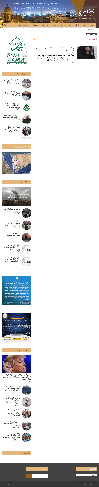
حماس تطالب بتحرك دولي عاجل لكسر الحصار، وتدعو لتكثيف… (12, 106)
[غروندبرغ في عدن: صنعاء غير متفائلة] (26, 237)
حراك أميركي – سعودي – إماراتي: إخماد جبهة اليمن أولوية (11, 223)
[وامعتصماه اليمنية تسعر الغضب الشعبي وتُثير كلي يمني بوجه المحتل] (87, 52)
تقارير (42, 25)
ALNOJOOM (13, 484)
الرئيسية (92, 25)
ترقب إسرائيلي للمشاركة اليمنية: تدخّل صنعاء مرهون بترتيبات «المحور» (11, 436)
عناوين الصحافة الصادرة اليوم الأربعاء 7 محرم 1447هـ (11, 247)
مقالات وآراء (51, 25)
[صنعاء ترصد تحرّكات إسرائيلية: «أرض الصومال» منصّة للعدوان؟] (26, 414)
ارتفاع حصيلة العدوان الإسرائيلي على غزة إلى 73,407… (11, 93)
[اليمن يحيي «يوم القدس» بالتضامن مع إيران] (26, 426)
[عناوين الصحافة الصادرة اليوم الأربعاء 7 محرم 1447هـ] (26, 249)
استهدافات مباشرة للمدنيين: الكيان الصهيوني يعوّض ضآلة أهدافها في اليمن (16, 197)
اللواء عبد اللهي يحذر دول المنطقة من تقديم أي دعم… (11, 117)
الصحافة (63, 25)
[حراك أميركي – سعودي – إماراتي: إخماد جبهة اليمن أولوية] (26, 225)
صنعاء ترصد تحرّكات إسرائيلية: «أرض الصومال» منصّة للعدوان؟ (12, 412)
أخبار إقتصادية (74, 25)
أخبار (84, 25)
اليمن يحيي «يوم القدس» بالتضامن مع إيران (12, 423)
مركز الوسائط (24, 25)
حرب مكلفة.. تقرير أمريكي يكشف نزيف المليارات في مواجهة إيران (12, 400)
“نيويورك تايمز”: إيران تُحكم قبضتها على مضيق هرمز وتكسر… (11, 388)
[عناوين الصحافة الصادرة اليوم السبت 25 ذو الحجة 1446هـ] (26, 261)
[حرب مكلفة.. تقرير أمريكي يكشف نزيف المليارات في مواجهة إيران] (26, 402)
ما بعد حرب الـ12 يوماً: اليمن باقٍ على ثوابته (11, 210)
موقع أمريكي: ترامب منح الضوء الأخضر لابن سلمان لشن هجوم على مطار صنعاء (17, 377)
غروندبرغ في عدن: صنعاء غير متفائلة (12, 234)
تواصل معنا (26, 453)
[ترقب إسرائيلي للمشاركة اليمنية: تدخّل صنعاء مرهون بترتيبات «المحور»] (26, 437)
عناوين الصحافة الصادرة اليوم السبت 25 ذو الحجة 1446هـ (12, 259)
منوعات (34, 25)
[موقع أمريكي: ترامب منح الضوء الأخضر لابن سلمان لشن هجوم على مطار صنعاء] (16, 364)
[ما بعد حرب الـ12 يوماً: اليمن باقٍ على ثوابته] (26, 213)
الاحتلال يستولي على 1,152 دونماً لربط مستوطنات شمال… (12, 81)
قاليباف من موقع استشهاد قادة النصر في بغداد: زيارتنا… (12, 129)
